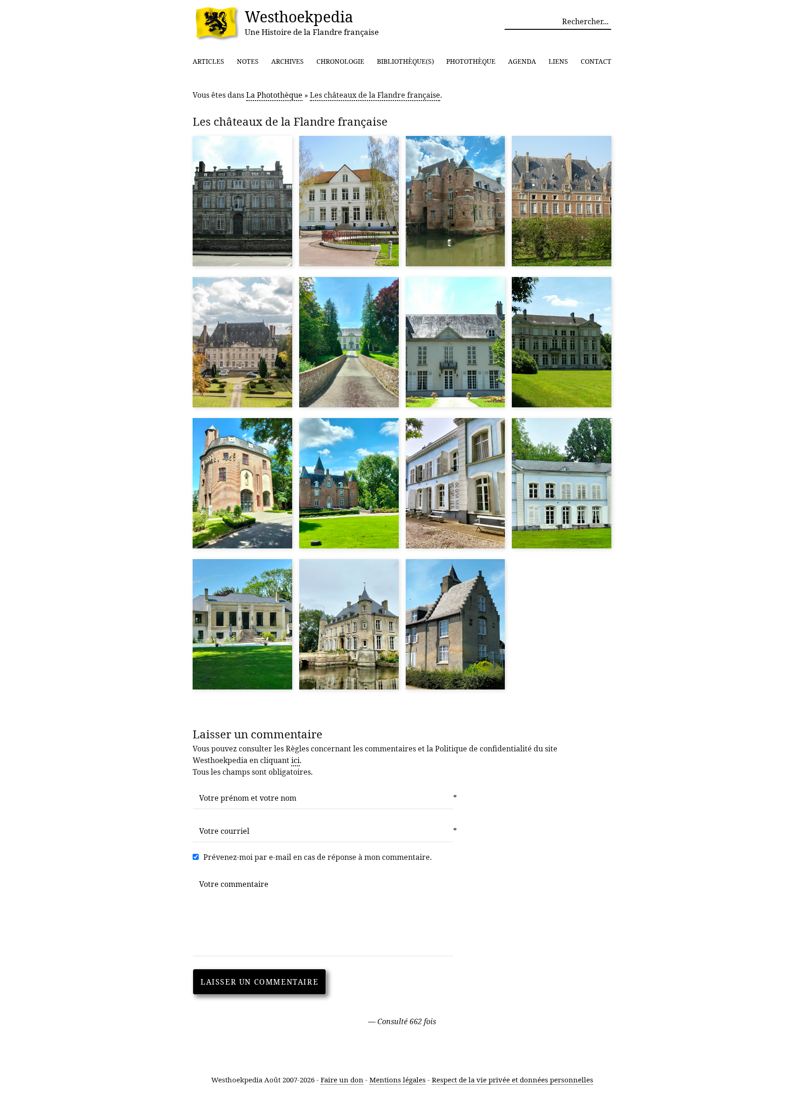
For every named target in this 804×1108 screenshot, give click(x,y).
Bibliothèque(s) (405, 61)
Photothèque (471, 61)
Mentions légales (397, 1079)
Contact (596, 61)
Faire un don (342, 1079)
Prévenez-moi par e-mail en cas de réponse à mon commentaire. (317, 857)
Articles (208, 61)
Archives (287, 61)
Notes (248, 61)
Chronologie (340, 61)
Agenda (522, 61)
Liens (558, 61)
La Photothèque (274, 95)
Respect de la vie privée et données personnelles (512, 1079)
